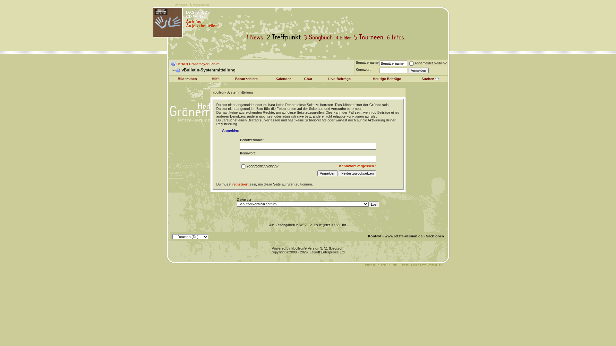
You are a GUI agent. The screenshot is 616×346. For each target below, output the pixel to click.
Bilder (345, 37)
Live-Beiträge (339, 79)
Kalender (283, 79)
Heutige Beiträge (387, 79)
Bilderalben (187, 79)
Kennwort (363, 69)
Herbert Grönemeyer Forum (197, 64)
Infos (397, 37)
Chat (308, 79)
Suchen (428, 79)
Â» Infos (193, 22)
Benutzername (367, 62)
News (256, 37)
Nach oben (435, 236)
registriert (240, 184)
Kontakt (374, 236)
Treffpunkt (285, 37)
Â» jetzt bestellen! (202, 26)
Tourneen (370, 37)
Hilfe (215, 79)
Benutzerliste (246, 79)
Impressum (201, 5)
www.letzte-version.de (404, 236)
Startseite (181, 5)
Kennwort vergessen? (357, 166)
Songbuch (320, 37)
